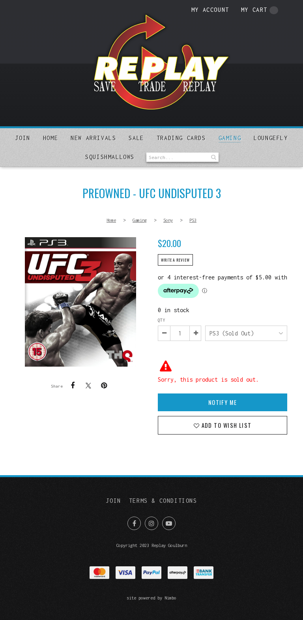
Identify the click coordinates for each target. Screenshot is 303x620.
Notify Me (222, 402)
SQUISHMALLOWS (110, 157)
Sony (168, 220)
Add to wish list (225, 425)
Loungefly (271, 138)
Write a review (175, 260)
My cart (254, 9)
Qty (161, 320)
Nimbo (170, 597)
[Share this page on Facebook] (73, 385)
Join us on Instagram (151, 523)
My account (210, 9)
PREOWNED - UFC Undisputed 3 (80, 302)
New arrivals (93, 138)
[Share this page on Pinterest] (104, 385)
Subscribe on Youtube (169, 523)
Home (50, 138)
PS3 (192, 220)
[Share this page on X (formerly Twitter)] (88, 385)
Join (22, 138)
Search (213, 157)
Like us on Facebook (134, 523)
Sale (136, 138)
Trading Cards (181, 138)
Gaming (230, 138)
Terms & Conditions (163, 500)
